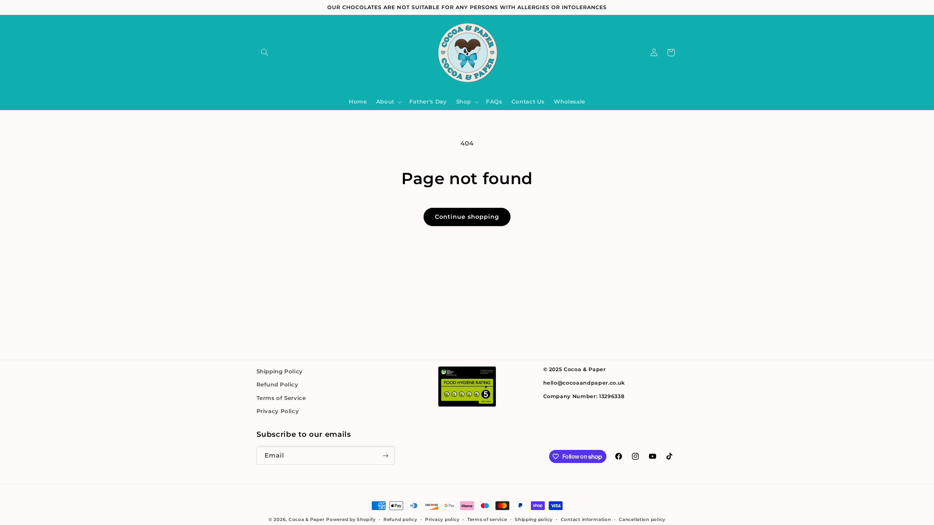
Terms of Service (281, 398)
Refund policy (400, 519)
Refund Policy (277, 384)
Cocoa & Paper (307, 519)
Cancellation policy (642, 519)
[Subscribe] (385, 455)
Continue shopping (467, 216)
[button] (264, 52)
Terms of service (487, 519)
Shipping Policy (279, 371)
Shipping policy (534, 519)
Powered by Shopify (350, 519)
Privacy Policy (277, 411)
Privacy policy (442, 519)
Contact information (586, 519)
